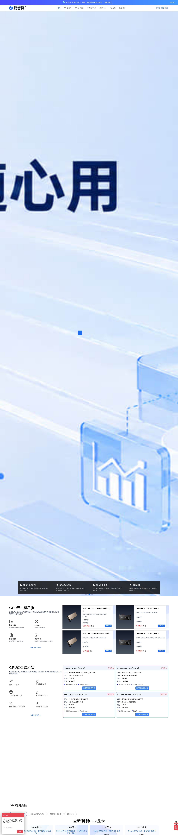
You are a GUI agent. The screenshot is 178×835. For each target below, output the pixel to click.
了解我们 (122, 8)
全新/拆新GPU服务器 (38, 814)
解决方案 (112, 8)
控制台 (158, 8)
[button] (85, 594)
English (172, 2)
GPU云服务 (67, 8)
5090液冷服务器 (55, 814)
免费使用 (108, 625)
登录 (162, 8)
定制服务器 (70, 814)
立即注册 (107, 2)
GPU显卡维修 (79, 8)
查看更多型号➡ (36, 647)
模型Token (103, 8)
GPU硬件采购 (91, 8)
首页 (59, 8)
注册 (166, 8)
